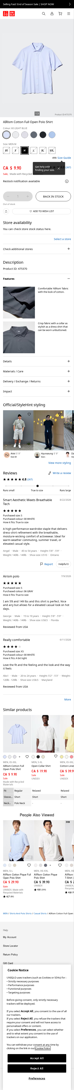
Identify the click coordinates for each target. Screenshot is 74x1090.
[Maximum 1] (28, 196)
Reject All (36, 1068)
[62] (52, 134)
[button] (19, 302)
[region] (37, 1027)
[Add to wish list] (29, 414)
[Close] (58, 168)
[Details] (67, 181)
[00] (15, 134)
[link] (37, 4)
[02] (24, 134)
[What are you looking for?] (43, 13)
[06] (33, 134)
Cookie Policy (42, 1048)
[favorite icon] (29, 865)
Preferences (37, 1078)
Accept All (37, 1058)
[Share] (6, 211)
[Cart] (60, 13)
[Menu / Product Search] (69, 13)
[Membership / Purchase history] (52, 13)
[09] (42, 134)
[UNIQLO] (9, 13)
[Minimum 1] (8, 196)
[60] (6, 134)
